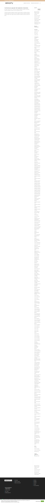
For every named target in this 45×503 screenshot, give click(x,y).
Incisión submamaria (37, 242)
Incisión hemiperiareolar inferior (36, 232)
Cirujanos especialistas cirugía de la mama (37, 69)
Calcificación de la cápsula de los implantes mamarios (37, 61)
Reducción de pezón (37, 15)
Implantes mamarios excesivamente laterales (37, 196)
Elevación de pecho (37, 127)
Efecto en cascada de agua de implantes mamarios (37, 122)
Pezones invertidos (37, 339)
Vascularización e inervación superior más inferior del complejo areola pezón (37, 441)
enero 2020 (36, 33)
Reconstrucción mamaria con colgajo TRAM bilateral (37, 22)
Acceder (35, 447)
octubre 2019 (36, 34)
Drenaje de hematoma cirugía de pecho (37, 118)
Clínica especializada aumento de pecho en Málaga (37, 77)
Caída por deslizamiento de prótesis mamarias (37, 55)
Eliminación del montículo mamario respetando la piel (37, 138)
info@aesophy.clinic (8, 492)
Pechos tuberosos (37, 327)
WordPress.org (36, 451)
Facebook (35, 482)
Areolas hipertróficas (37, 43)
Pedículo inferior (36, 333)
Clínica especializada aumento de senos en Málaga (37, 80)
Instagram (35, 481)
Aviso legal (16, 480)
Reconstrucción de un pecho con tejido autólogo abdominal (37, 375)
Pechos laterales (36, 307)
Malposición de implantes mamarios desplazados (37, 252)
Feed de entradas (36, 448)
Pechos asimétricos (37, 296)
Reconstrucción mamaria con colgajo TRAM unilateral (37, 19)
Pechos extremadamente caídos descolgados (37, 301)
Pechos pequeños (36, 318)
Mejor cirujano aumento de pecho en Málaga (37, 271)
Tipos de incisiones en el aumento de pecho (37, 419)
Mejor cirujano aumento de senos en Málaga (37, 274)
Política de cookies (17, 481)
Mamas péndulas (36, 255)
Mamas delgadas (36, 254)
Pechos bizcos (36, 298)
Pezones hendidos (37, 336)
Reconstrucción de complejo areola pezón (37, 372)
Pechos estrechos (36, 299)
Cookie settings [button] (38, 501)
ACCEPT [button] (42, 501)
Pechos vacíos (36, 328)
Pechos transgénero (37, 324)
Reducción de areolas (37, 390)
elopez (7, 9)
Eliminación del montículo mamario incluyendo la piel (37, 135)
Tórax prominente (36, 428)
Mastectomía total (37, 268)
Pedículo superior (36, 335)
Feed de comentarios (37, 450)
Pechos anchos (36, 295)
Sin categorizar (36, 412)
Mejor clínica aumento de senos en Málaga (37, 281)
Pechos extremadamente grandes (36, 305)
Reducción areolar (36, 389)
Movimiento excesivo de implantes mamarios (37, 284)
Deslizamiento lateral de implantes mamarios (37, 111)
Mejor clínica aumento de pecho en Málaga (37, 278)
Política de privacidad (18, 482)
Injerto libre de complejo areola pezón (36, 248)
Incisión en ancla (36, 216)
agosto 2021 (36, 32)
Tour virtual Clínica (36, 485)
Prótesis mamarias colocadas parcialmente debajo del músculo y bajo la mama (37, 358)
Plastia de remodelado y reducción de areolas (37, 342)
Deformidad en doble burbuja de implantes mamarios (37, 93)
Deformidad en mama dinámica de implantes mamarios (37, 100)
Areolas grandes (36, 41)
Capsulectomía (36, 64)
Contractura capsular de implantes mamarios (16, 8)
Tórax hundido (36, 425)
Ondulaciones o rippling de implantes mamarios (37, 293)
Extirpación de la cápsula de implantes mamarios (37, 159)
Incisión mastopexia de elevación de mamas (37, 235)
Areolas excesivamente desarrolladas (36, 39)
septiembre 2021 (36, 30)
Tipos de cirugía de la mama (18, 10)
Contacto (35, 480)
